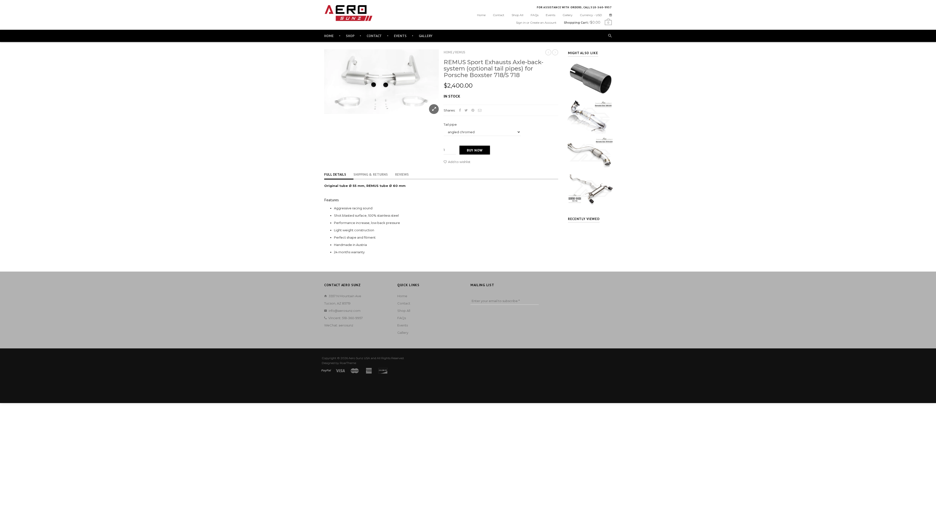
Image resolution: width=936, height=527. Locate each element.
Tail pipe (450, 124)
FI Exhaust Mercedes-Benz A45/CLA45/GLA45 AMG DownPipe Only (590, 107)
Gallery (568, 15)
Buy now (475, 150)
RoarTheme (348, 363)
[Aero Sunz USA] (348, 13)
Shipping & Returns (370, 174)
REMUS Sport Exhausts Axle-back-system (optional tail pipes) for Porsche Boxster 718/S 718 (493, 69)
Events (550, 15)
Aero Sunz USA (359, 358)
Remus (460, 52)
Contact (498, 15)
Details (591, 92)
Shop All (517, 15)
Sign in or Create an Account (536, 22)
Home (481, 15)
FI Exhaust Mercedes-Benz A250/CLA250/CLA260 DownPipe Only (590, 144)
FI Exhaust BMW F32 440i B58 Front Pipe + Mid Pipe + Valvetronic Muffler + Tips (590, 180)
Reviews (402, 174)
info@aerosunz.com (345, 311)
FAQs (534, 15)
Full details (335, 174)
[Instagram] (610, 15)
